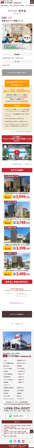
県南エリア (21, 379)
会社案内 (6, 393)
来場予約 (6, 371)
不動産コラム (20, 388)
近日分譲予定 (7, 377)
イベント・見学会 (8, 368)
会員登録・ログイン (22, 360)
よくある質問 (20, 390)
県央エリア (21, 377)
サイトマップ (20, 399)
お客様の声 (6, 390)
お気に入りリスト (21, 363)
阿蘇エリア (21, 382)
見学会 (9, 17)
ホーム (5, 360)
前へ (12, 323)
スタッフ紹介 (7, 396)
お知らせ (19, 396)
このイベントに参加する (17, 314)
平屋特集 (6, 382)
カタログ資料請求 (8, 374)
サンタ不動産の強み (9, 363)
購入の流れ (6, 366)
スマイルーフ (7, 385)
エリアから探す (21, 368)
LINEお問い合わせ (18, 416)
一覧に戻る (17, 323)
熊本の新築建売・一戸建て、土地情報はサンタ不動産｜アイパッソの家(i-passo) (14, 2)
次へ (22, 323)
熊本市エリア (22, 371)
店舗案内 (19, 393)
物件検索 (19, 366)
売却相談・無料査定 (8, 388)
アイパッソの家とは (8, 379)
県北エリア (21, 374)
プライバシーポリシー (9, 399)
